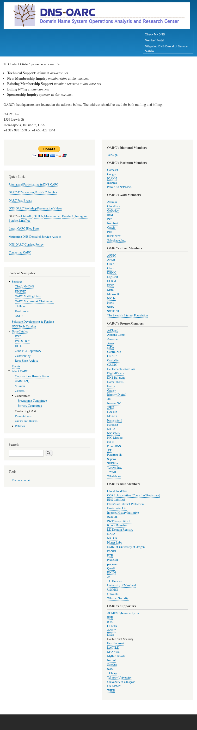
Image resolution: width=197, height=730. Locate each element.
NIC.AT (112, 429)
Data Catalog (20, 331)
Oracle (111, 227)
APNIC (111, 260)
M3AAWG (113, 652)
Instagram (81, 216)
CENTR (112, 626)
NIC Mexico (115, 438)
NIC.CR (112, 538)
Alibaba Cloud (116, 335)
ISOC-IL (112, 517)
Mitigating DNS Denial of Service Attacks (166, 48)
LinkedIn (26, 216)
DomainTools (115, 382)
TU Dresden (114, 581)
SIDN (110, 307)
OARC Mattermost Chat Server (34, 301)
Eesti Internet (115, 643)
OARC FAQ (22, 381)
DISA (110, 635)
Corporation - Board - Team (32, 376)
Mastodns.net (52, 216)
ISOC (110, 285)
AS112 (19, 316)
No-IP (110, 442)
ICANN (112, 178)
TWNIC (112, 472)
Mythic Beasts (116, 656)
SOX (110, 669)
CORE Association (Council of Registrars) (133, 495)
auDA (110, 347)
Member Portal (154, 40)
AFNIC (111, 255)
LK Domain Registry (120, 530)
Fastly (111, 386)
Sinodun (112, 665)
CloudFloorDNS (117, 491)
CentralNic (114, 352)
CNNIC (112, 356)
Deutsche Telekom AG (121, 369)
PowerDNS (114, 446)
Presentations (23, 416)
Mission (20, 386)
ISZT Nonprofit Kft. (119, 521)
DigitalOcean (115, 373)
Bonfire (13, 221)
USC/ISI (112, 590)
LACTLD (113, 648)
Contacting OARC (20, 252)
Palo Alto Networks (119, 187)
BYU (110, 622)
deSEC (111, 630)
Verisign (112, 155)
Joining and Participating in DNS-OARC (33, 184)
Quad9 (111, 568)
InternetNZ (114, 403)
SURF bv (112, 463)
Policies (20, 426)
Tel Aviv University (119, 677)
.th (108, 577)
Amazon (112, 339)
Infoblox (112, 183)
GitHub (38, 216)
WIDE (111, 690)
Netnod (111, 660)
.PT (109, 450)
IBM (110, 215)
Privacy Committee (30, 406)
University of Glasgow (121, 682)
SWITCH (113, 311)
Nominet (112, 223)
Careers (20, 391)
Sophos (111, 459)
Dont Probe (22, 311)
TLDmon (20, 306)
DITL (18, 346)
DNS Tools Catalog (24, 326)
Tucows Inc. (114, 468)
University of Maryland (121, 585)
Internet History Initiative (123, 513)
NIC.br (111, 298)
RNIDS (111, 572)
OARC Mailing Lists (28, 296)
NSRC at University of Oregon (126, 547)
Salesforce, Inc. (116, 240)
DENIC (112, 272)
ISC (109, 219)
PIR (109, 232)
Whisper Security (118, 598)
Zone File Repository (28, 351)
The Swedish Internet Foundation (127, 315)
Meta (110, 290)
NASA (111, 534)
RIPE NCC (114, 236)
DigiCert (112, 277)
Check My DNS (155, 34)
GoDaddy (113, 210)
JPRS (110, 407)
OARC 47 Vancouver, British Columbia (33, 192)
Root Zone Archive (26, 361)
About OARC (20, 371)
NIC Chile (113, 433)
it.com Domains (117, 525)
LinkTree (25, 221)
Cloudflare (113, 206)
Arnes (110, 343)
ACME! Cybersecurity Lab (123, 613)
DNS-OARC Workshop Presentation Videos (35, 208)
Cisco (110, 268)
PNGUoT (112, 560)
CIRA (111, 264)
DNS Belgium (116, 378)
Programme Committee (32, 401)
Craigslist (113, 360)
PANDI (111, 551)
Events (16, 366)
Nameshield (114, 420)
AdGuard (112, 330)
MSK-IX (112, 416)
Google (111, 174)
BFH (110, 617)
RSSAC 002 (22, 341)
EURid (111, 281)
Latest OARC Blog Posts (24, 228)
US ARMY (114, 686)
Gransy (111, 390)
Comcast (112, 170)
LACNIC (112, 412)
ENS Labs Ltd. (116, 500)
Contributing (23, 356)
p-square (112, 564)
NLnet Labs (114, 542)
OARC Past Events (20, 200)
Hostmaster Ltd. (117, 508)
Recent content (21, 480)
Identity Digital (116, 395)
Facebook (68, 216)
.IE (109, 399)
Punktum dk (114, 455)
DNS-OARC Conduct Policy (26, 244)
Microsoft (113, 294)
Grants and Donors (26, 421)
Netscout (112, 425)
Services (17, 282)
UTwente (112, 594)
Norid (110, 303)
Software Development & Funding (33, 322)
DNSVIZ (20, 291)
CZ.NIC (112, 365)
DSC (18, 336)
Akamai (112, 202)
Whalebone (114, 476)
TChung (112, 673)
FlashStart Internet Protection (125, 504)
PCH (110, 555)
